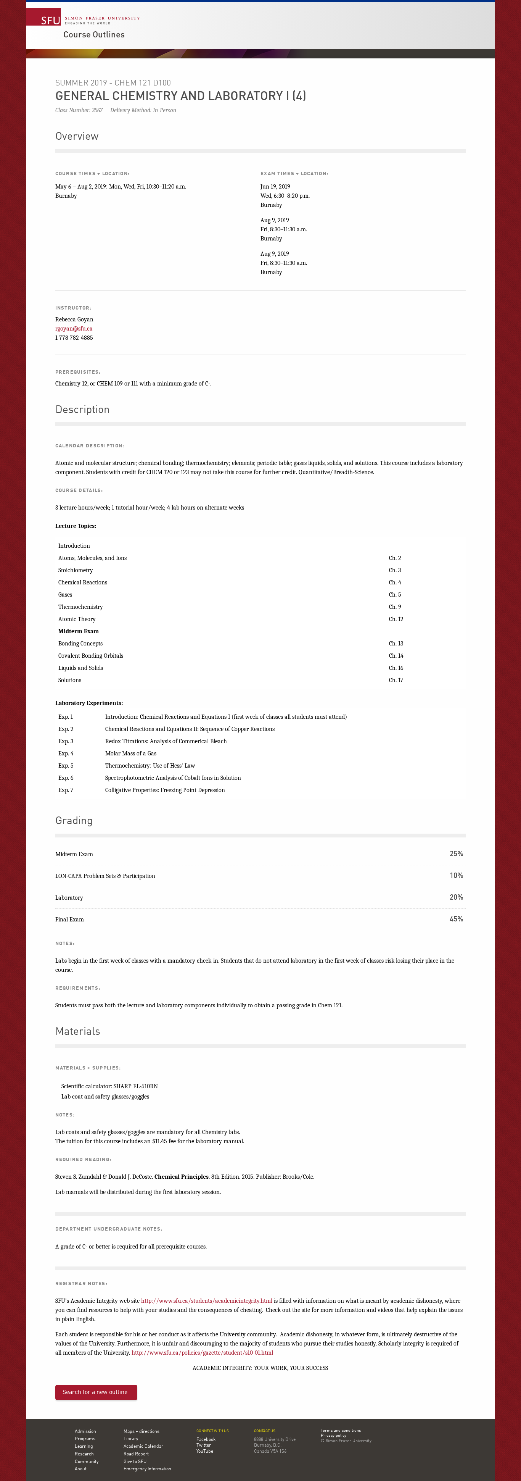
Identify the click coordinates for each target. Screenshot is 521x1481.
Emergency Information (147, 1469)
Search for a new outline (95, 1392)
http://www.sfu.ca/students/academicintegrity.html (206, 1300)
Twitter (203, 1445)
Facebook (205, 1439)
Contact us (264, 1431)
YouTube (204, 1451)
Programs (85, 1439)
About (81, 1469)
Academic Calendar (143, 1446)
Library (131, 1439)
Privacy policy (333, 1436)
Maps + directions (141, 1431)
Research (84, 1454)
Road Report (136, 1454)
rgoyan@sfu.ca (74, 328)
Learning (84, 1446)
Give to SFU (135, 1462)
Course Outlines (94, 35)
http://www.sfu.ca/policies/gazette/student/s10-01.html (202, 1352)
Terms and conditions (341, 1431)
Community (86, 1462)
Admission (85, 1431)
